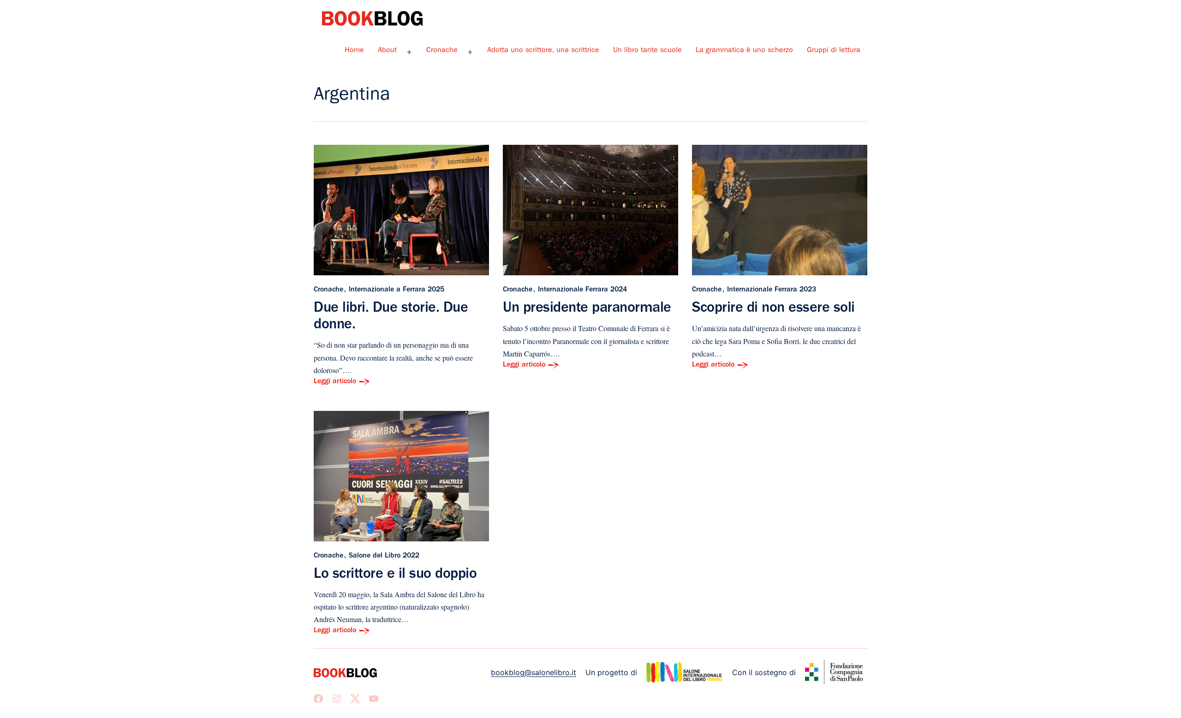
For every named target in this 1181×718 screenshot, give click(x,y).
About (387, 50)
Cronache (442, 50)
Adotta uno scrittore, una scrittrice (543, 50)
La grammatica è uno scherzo (744, 50)
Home (354, 50)
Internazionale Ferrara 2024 (582, 290)
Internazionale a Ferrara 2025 (396, 290)
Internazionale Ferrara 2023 (771, 290)
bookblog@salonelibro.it (533, 672)
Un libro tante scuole (647, 50)
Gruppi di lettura (833, 50)
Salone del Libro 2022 (384, 556)
